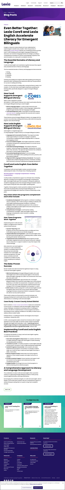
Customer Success (34, 460)
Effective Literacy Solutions (35, 444)
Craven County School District (20, 305)
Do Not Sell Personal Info (46, 477)
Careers (18, 459)
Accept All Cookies (38, 487)
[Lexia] (6, 4)
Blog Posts (6, 468)
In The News (19, 462)
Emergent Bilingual (14, 50)
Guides (5, 465)
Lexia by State (38, 5)
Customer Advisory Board (22, 465)
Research (32, 438)
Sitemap (53, 477)
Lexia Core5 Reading (8, 441)
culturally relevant (11, 113)
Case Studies (33, 462)
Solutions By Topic (21, 441)
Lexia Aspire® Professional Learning (9, 449)
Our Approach (33, 459)
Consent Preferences (26, 487)
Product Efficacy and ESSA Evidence (35, 442)
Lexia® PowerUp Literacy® (9, 443)
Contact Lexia (20, 471)
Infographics (6, 464)
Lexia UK (58, 477)
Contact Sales (48, 446)
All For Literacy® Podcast (9, 467)
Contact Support (49, 453)
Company (19, 455)
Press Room (19, 464)
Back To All (7, 389)
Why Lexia (33, 455)
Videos (5, 470)
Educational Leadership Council (22, 468)
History (18, 460)
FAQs (18, 469)
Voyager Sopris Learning (9, 452)
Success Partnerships (8, 450)
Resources (6, 455)
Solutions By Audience (21, 443)
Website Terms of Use (36, 477)
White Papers (6, 460)
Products (6, 438)
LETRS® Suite (6, 446)
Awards (31, 464)
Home (5, 12)
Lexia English (6, 445)
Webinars (6, 462)
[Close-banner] (63, 483)
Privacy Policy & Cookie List (36, 484)
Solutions (19, 438)
